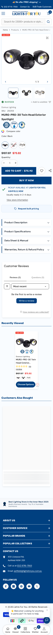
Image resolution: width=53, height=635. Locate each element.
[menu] (3, 13)
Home (5, 30)
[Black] (5, 145)
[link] (41, 170)
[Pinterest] (21, 586)
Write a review (26, 300)
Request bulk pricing (28, 208)
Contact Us (25, 6)
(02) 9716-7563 (24, 565)
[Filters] (7, 286)
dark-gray (23, 378)
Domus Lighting (8, 107)
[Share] (49, 170)
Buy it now (26, 180)
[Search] (48, 22)
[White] (22, 145)
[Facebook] (6, 586)
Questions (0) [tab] (38, 277)
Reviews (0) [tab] (15, 277)
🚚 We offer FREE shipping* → (27, 2)
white (28, 378)
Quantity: (6, 157)
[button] (5, 81)
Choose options (26, 384)
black (18, 378)
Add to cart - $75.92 (19, 170)
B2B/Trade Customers (42, 6)
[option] (26, 59)
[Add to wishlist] (37, 384)
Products (15, 30)
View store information (17, 200)
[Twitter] (37, 586)
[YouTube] (29, 586)
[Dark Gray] (13, 145)
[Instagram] (13, 586)
